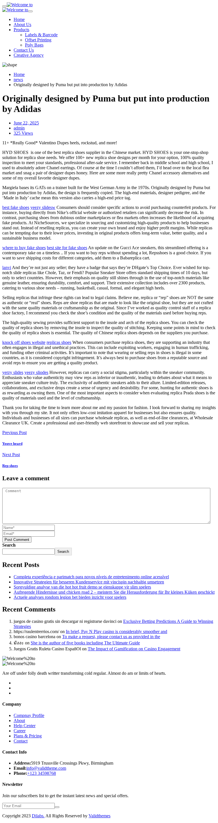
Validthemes (99, 815)
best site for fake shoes (67, 247)
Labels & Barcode (41, 34)
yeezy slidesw (42, 207)
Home (19, 19)
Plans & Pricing (28, 735)
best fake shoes (15, 207)
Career (20, 730)
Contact (21, 741)
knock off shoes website (23, 342)
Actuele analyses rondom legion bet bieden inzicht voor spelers (70, 597)
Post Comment (17, 540)
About (19, 720)
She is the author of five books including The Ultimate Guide (85, 642)
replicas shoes (59, 342)
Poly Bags (34, 45)
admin (19, 128)
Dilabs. (38, 815)
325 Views (23, 133)
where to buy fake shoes (24, 247)
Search (9, 545)
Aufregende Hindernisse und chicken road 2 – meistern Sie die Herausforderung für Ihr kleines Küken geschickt (114, 592)
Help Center (24, 725)
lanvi (6, 267)
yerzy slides (12, 372)
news (18, 79)
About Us (22, 24)
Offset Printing (38, 39)
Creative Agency (29, 55)
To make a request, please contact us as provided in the (111, 636)
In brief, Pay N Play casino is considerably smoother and (116, 631)
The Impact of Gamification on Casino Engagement (134, 648)
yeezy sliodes (36, 372)
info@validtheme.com (46, 768)
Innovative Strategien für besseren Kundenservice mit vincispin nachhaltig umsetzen (89, 581)
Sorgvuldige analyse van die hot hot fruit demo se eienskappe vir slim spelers (82, 587)
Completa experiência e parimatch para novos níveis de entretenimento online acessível (91, 576)
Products (21, 29)
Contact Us (24, 50)
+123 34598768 (41, 773)
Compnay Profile (29, 715)
